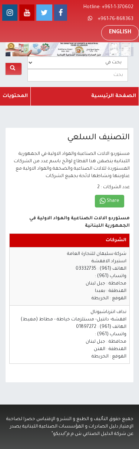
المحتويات (15, 96)
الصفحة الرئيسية (113, 96)
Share (112, 201)
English (120, 33)
